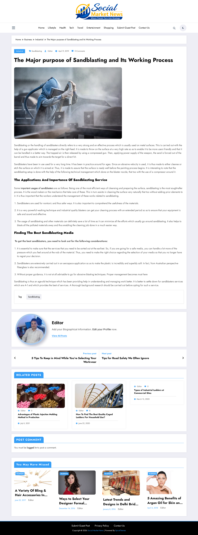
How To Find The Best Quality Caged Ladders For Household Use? (94, 416)
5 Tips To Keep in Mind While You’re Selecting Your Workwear (64, 360)
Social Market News (96, 530)
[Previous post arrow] (15, 358)
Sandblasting (37, 51)
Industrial (19, 51)
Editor (50, 51)
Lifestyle (52, 27)
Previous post (89, 353)
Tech (71, 27)
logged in (32, 447)
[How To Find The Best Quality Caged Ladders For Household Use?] (99, 395)
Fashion (20, 474)
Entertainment (93, 27)
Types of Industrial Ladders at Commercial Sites (149, 392)
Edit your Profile (101, 329)
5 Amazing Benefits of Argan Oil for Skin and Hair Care (164, 500)
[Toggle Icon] (13, 28)
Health (62, 27)
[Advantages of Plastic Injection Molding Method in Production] (41, 395)
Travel (80, 27)
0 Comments (80, 51)
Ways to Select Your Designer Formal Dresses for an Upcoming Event (74, 501)
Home (41, 27)
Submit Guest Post (126, 27)
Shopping (109, 27)
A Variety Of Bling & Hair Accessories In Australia (30, 492)
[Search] (174, 28)
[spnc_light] (183, 28)
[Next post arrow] (183, 358)
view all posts (59, 336)
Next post (106, 353)
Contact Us (144, 27)
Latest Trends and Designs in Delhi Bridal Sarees (120, 501)
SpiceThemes (120, 530)
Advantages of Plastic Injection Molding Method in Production (37, 416)
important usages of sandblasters (37, 188)
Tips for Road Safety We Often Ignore (125, 358)
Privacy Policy (102, 525)
